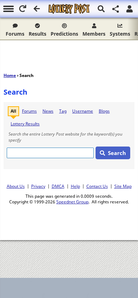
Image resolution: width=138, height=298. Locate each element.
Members (93, 33)
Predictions (64, 33)
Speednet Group (72, 201)
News (47, 111)
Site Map (123, 186)
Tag (63, 111)
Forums (15, 33)
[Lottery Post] (69, 9)
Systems (120, 33)
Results (37, 33)
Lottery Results (25, 124)
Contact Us (97, 186)
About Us (16, 186)
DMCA (58, 186)
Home (10, 75)
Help (75, 186)
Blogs (104, 111)
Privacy (38, 186)
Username (82, 111)
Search (117, 152)
